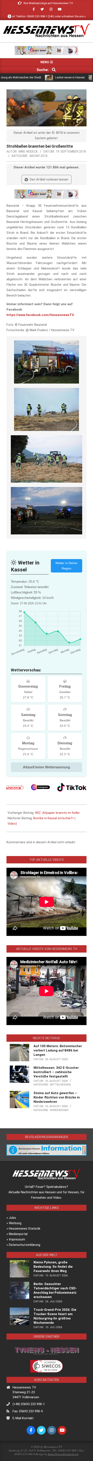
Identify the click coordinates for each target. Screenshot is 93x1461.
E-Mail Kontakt (23, 1418)
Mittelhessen (60, 1084)
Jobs (12, 1218)
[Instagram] (40, 787)
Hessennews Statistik (24, 1228)
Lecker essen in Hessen (48, 77)
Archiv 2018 (38, 156)
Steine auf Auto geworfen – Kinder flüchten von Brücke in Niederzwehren (57, 1097)
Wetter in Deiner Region (66, 565)
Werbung (15, 1223)
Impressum (17, 1239)
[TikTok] (72, 787)
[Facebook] (15, 787)
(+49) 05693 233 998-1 (29, 1404)
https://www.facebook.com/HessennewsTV (40, 315)
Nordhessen (59, 1110)
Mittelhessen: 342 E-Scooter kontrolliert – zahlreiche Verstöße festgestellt (56, 1072)
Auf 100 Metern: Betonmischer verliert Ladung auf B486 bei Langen (58, 1050)
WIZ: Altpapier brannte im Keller (57, 813)
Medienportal (18, 1234)
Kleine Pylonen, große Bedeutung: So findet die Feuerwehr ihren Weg (53, 1266)
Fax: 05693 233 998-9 (28, 1411)
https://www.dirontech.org (63, 1454)
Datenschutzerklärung (24, 1245)
